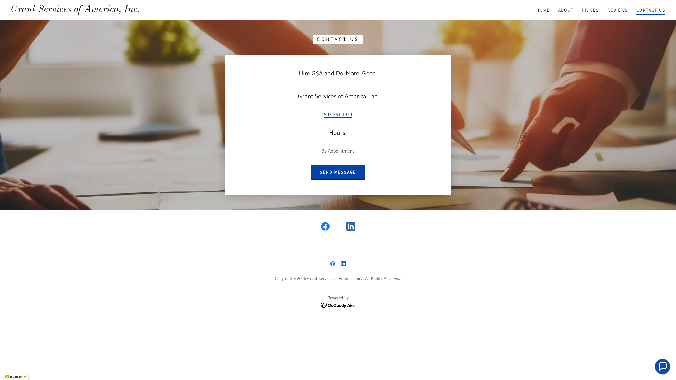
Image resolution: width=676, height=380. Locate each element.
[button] (662, 366)
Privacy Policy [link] (86, 203)
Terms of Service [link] (118, 203)
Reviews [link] (617, 10)
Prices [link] (590, 10)
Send (67, 223)
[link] (75, 10)
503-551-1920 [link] (338, 114)
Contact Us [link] (650, 10)
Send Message (338, 172)
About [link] (566, 10)
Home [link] (543, 10)
